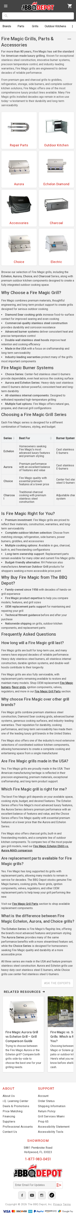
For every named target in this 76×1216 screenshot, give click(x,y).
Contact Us (10, 1131)
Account (43, 1096)
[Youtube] (32, 1195)
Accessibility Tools (50, 1131)
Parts (20, 26)
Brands (6, 26)
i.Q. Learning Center (15, 1101)
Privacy (57, 1204)
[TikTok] (52, 1195)
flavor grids (19, 687)
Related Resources (22, 992)
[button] (14, 438)
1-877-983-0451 (38, 1159)
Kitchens (55, 26)
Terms (67, 1204)
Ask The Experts (57, 983)
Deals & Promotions (16, 1106)
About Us (9, 1096)
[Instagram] (42, 1195)
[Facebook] (22, 1195)
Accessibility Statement (54, 1126)
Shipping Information (51, 1106)
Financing (9, 1116)
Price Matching (12, 1111)
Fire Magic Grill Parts (48, 691)
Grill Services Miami (51, 1116)
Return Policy (47, 1111)
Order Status (46, 1101)
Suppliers (9, 1121)
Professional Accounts (18, 1126)
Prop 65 (43, 1121)
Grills (35, 26)
